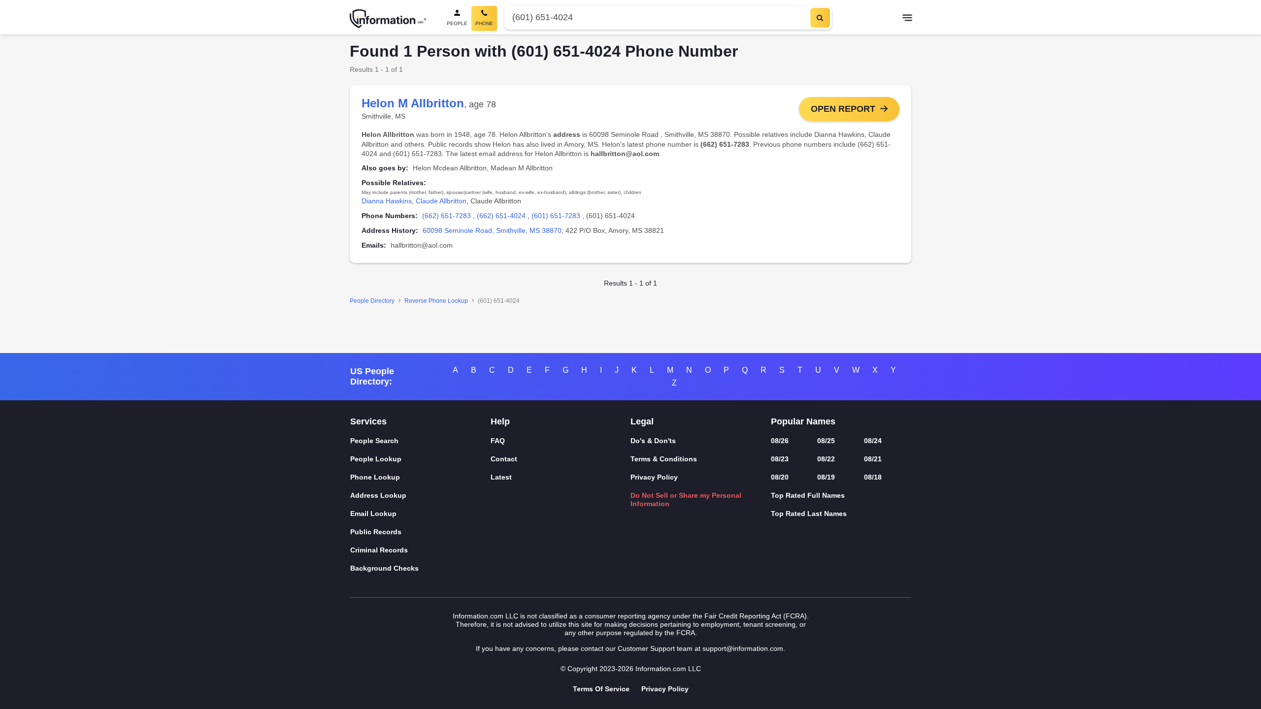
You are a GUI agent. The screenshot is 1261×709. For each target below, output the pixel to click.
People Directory (372, 300)
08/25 (826, 441)
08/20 (780, 477)
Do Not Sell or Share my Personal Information (685, 499)
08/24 (873, 441)
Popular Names (803, 421)
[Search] (820, 18)
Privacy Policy (654, 477)
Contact (504, 459)
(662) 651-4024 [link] (501, 216)
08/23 (780, 459)
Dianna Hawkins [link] (387, 201)
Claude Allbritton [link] (441, 201)
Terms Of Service (601, 689)
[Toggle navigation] (907, 19)
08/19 (826, 477)
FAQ (498, 441)
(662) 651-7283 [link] (446, 216)
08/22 (826, 459)
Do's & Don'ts (653, 441)
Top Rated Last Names (809, 513)
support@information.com (742, 648)
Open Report (843, 109)
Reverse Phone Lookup (436, 300)
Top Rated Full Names (808, 495)
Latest (501, 477)
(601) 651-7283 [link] (555, 216)
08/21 (873, 459)
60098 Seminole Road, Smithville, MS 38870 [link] (492, 230)
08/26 (780, 441)
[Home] (388, 19)
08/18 (873, 477)
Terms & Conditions (663, 459)
